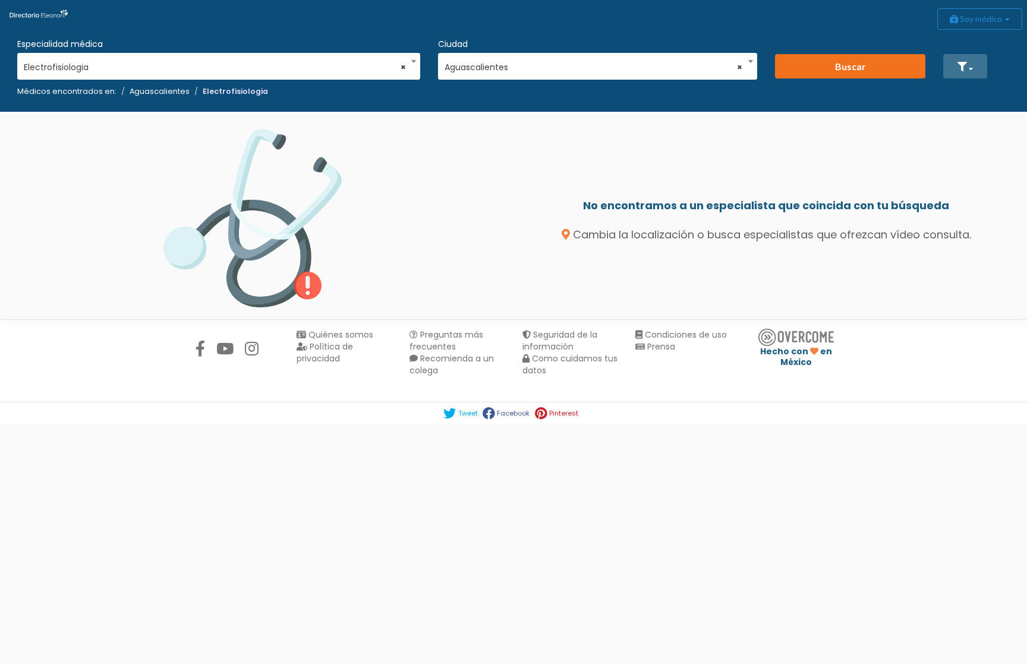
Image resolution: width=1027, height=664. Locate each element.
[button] (965, 66)
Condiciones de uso (684, 335)
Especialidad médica (60, 44)
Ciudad (453, 44)
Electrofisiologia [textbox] (215, 67)
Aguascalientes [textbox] (594, 67)
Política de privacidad (325, 352)
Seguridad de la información (559, 341)
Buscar (850, 66)
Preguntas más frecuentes (446, 341)
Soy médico (981, 19)
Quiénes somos (339, 335)
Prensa (660, 347)
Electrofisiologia (235, 91)
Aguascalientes (160, 91)
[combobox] (215, 64)
